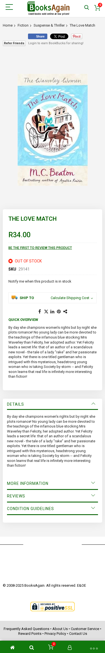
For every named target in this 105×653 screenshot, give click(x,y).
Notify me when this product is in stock (39, 281)
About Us (60, 629)
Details (15, 404)
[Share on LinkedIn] (52, 311)
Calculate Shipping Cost (70, 298)
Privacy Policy (55, 633)
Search (87, 8)
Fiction (23, 25)
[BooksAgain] (48, 8)
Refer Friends (14, 43)
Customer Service (85, 629)
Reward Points (29, 633)
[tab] (52, 404)
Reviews (16, 496)
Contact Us (78, 633)
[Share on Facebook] (40, 311)
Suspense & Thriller (49, 25)
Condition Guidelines (30, 508)
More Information (27, 483)
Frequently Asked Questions (26, 629)
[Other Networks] (65, 311)
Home (8, 25)
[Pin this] (59, 311)
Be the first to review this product (40, 248)
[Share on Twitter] (46, 311)
